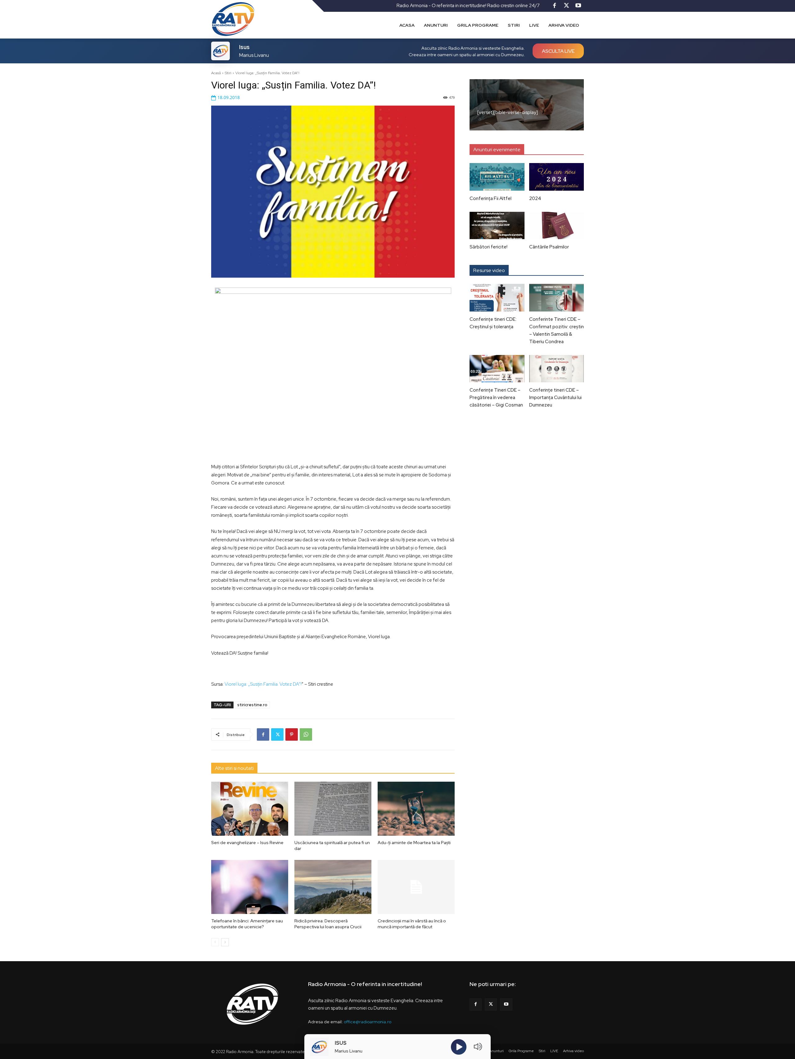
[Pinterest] (291, 734)
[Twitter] (566, 5)
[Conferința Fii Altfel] (497, 176)
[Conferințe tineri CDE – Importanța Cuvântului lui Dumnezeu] (556, 368)
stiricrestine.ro (252, 704)
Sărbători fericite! (488, 247)
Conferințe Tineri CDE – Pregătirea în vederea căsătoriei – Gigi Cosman (496, 397)
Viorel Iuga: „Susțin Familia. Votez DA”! (263, 684)
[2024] (556, 176)
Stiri (228, 72)
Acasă (216, 72)
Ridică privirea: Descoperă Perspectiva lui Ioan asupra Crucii (327, 924)
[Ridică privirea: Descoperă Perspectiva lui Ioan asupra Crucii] (332, 887)
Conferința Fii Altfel (490, 198)
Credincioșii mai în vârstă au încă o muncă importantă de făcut (412, 924)
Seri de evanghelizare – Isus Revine (247, 842)
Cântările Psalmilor (549, 247)
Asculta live (558, 51)
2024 (535, 198)
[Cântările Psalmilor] (556, 225)
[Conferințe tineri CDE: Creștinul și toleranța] (497, 297)
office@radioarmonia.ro (367, 1022)
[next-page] (225, 942)
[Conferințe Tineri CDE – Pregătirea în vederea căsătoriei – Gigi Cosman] (497, 368)
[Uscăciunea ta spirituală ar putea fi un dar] (332, 809)
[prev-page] (215, 942)
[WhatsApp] (306, 734)
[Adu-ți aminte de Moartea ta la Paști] (416, 809)
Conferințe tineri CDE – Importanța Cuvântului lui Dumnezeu (555, 397)
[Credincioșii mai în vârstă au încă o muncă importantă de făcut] (416, 887)
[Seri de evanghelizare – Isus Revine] (249, 809)
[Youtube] (578, 5)
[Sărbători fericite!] (497, 225)
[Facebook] (554, 5)
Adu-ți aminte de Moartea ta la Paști (414, 842)
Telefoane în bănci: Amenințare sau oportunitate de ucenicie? (247, 924)
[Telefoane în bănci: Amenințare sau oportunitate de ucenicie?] (249, 887)
